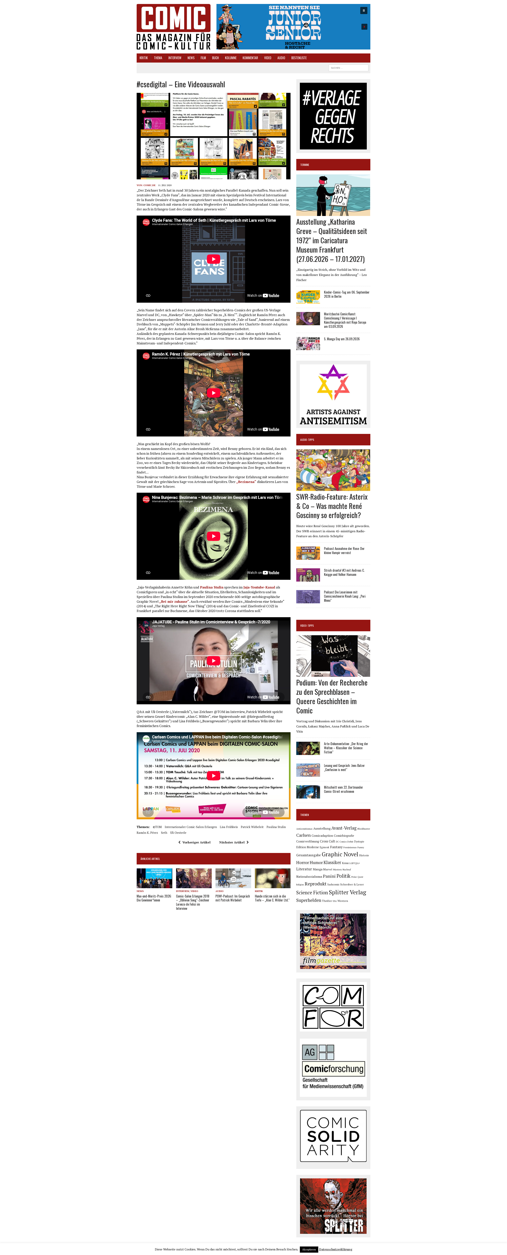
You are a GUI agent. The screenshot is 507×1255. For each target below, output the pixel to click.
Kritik (144, 57)
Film (203, 57)
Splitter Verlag (347, 892)
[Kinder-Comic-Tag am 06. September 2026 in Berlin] (308, 301)
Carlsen (303, 835)
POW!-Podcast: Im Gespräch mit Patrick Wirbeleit (232, 898)
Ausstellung (322, 828)
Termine (304, 165)
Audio (281, 57)
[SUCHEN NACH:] (348, 67)
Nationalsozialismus (309, 876)
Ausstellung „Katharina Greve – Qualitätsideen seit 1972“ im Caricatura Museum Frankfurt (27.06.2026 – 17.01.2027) (331, 240)
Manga (317, 869)
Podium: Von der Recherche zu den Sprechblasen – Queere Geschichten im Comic (332, 696)
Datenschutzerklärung (335, 1249)
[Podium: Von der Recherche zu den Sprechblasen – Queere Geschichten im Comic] (333, 674)
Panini (329, 876)
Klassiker (332, 862)
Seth (164, 833)
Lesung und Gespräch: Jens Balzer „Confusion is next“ (344, 767)
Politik (343, 876)
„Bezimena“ (246, 481)
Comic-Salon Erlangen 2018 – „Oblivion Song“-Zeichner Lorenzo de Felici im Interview (192, 902)
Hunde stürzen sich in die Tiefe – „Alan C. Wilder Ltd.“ (272, 898)
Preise (354, 877)
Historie (364, 855)
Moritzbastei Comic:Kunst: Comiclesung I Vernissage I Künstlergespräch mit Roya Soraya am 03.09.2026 (345, 320)
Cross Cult (327, 841)
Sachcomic (333, 884)
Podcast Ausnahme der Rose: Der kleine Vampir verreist (344, 550)
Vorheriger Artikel (196, 842)
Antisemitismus (304, 828)
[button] (293, 26)
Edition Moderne (307, 847)
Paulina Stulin (211, 587)
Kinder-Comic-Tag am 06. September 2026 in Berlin (347, 294)
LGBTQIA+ (354, 863)
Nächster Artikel (232, 842)
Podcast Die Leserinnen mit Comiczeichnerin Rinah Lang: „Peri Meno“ (345, 596)
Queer (360, 877)
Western (342, 901)
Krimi (345, 863)
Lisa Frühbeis (229, 827)
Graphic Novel (340, 854)
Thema (158, 57)
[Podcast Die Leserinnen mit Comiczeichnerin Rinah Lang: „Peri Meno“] (308, 600)
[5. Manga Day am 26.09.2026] (308, 347)
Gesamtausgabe (308, 855)
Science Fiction (312, 892)
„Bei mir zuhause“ (174, 601)
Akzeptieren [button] (309, 1249)
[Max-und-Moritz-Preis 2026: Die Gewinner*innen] (154, 885)
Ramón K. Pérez (147, 833)
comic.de (149, 185)
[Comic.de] (174, 26)
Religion (300, 884)
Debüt (350, 841)
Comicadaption (322, 835)
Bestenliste (299, 57)
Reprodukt (316, 883)
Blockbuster (363, 828)
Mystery (337, 869)
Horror (302, 862)
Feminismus (350, 847)
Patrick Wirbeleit (252, 827)
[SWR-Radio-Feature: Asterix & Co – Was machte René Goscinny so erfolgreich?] (333, 488)
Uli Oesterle (178, 833)
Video (267, 57)
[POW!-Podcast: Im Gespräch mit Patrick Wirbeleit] (233, 885)
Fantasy (336, 846)
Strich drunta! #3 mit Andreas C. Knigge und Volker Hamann (344, 572)
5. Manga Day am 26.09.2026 (342, 339)
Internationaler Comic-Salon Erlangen (191, 827)
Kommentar (250, 57)
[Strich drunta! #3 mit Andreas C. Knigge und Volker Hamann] (308, 579)
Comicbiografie (344, 836)
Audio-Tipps (307, 439)
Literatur (304, 868)
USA (335, 901)
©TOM (157, 827)
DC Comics (341, 841)
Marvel (327, 869)
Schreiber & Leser (352, 884)
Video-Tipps (307, 625)
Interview (174, 57)
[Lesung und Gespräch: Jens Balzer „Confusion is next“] (308, 774)
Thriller (327, 901)
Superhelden (308, 900)
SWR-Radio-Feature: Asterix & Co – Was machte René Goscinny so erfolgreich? (332, 505)
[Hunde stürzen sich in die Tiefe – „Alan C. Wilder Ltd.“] (273, 885)
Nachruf (347, 869)
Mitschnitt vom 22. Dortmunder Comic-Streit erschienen (343, 789)
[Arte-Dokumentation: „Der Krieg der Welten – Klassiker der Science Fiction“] (308, 752)
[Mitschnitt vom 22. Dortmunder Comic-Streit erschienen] (308, 796)
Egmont (324, 847)
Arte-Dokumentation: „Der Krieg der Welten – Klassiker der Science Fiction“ (346, 747)
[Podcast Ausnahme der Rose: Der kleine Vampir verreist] (308, 557)
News (191, 57)
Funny (360, 847)
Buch (215, 57)
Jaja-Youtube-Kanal (259, 587)
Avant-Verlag (343, 828)
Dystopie (359, 841)
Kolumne (230, 57)
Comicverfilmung (307, 841)
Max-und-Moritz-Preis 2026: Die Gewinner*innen (154, 898)
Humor (316, 862)
